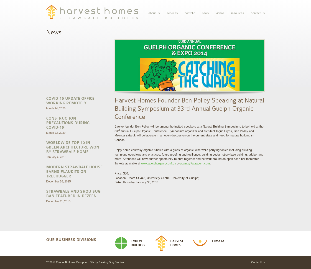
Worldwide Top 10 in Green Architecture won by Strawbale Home (72, 147)
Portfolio (190, 13)
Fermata (210, 243)
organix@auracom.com (194, 163)
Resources (237, 13)
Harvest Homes (171, 243)
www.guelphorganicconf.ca (158, 163)
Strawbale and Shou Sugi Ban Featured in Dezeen (74, 193)
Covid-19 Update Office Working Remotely (70, 100)
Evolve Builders (132, 243)
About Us (154, 13)
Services (172, 13)
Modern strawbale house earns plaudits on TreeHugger (74, 172)
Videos (220, 13)
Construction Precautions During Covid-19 (67, 123)
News (205, 13)
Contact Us (258, 13)
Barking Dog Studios (111, 262)
